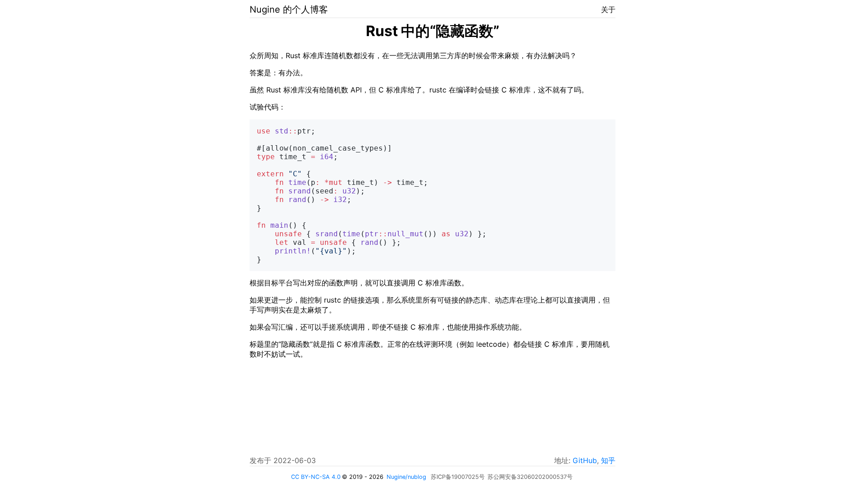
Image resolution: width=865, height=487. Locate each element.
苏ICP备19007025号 (458, 476)
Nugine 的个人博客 (289, 9)
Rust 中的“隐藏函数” (432, 31)
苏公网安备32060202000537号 (530, 476)
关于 (608, 9)
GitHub (585, 460)
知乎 (608, 460)
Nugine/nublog (406, 476)
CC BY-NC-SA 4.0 (316, 476)
